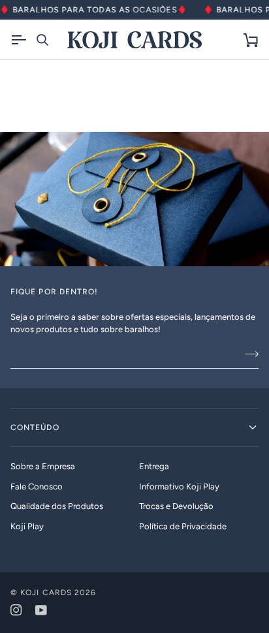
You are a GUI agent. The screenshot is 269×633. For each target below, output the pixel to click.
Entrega (154, 466)
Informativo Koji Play (179, 486)
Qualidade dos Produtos (56, 506)
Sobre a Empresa (42, 466)
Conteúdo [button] (34, 427)
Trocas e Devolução (176, 506)
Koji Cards (46, 592)
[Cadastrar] (248, 354)
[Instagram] (16, 610)
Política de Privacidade (183, 526)
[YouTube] (41, 610)
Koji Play (27, 526)
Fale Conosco (36, 486)
